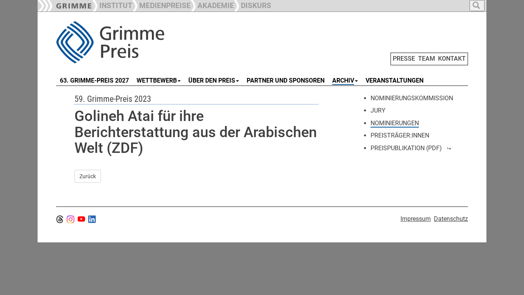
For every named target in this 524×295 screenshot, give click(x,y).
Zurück (87, 176)
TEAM (426, 58)
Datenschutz (451, 218)
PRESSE (404, 58)
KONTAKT (452, 58)
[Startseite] (142, 42)
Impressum (415, 218)
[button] (161, 5)
